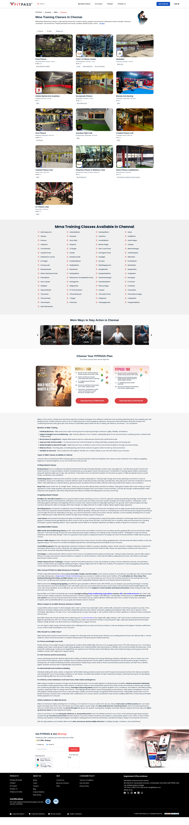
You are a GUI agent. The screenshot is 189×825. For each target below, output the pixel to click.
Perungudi (131, 278)
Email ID (51, 744)
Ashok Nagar (132, 240)
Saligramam (74, 286)
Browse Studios (84, 4)
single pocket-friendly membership (68, 576)
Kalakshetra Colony (48, 257)
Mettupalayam (46, 269)
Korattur (102, 261)
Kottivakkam (132, 261)
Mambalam (132, 265)
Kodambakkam (75, 261)
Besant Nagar (104, 244)
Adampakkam (104, 232)
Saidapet (44, 286)
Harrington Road (105, 253)
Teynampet (132, 290)
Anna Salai (73, 240)
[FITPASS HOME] (21, 4)
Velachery (73, 302)
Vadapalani (132, 298)
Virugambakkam (134, 302)
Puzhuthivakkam (104, 282)
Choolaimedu (45, 249)
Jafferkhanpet (133, 253)
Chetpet (131, 244)
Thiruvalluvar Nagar (135, 294)
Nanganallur (132, 269)
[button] (41, 4)
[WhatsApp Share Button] (142, 793)
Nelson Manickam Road (49, 273)
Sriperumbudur (46, 290)
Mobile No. (41, 744)
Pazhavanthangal (105, 278)
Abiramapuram (46, 232)
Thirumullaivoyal (75, 294)
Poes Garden (45, 282)
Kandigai (102, 257)
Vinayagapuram (104, 302)
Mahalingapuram (105, 265)
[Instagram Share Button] (132, 793)
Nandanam (74, 269)
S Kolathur (131, 286)
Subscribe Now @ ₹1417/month (131, 401)
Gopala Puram (46, 253)
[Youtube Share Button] (135, 793)
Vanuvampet (45, 302)
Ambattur (102, 236)
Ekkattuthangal (133, 249)
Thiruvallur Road (104, 294)
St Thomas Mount (76, 290)
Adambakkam (75, 232)
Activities (48, 12)
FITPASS (38, 12)
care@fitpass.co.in (154, 787)
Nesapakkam (74, 273)
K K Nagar (44, 261)
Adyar (130, 232)
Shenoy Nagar (104, 286)
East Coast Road (105, 249)
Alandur (43, 236)
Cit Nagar (73, 249)
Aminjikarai (131, 236)
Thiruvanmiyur (46, 298)
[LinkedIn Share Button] (138, 793)
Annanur (44, 240)
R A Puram (131, 282)
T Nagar (72, 298)
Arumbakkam (103, 240)
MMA (55, 12)
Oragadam (132, 273)
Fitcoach (98, 4)
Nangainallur (103, 269)
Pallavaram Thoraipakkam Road (81, 278)
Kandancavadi (75, 257)
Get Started (163, 4)
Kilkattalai (131, 257)
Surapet (101, 290)
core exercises (88, 618)
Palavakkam (45, 278)
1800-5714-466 (138, 787)
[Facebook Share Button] (125, 793)
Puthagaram (74, 282)
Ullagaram (102, 298)
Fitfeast (110, 4)
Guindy (72, 253)
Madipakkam (74, 265)
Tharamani (44, 294)
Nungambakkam (105, 273)
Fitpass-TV (122, 4)
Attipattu (73, 244)
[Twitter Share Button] (128, 793)
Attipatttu (44, 244)
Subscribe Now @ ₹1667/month (92, 401)
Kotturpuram (45, 265)
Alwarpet (73, 236)
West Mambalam (47, 306)
